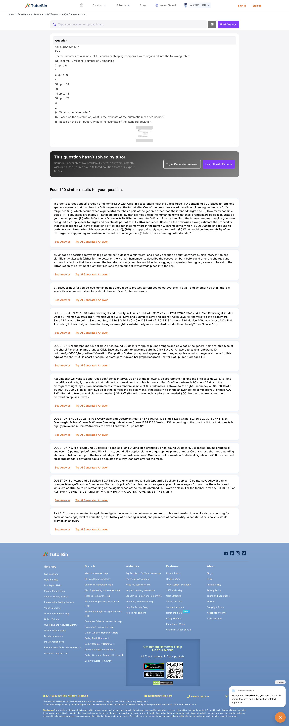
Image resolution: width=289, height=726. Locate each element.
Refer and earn (174, 612)
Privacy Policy (214, 590)
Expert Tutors (173, 573)
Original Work (173, 579)
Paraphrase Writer (175, 624)
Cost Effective (173, 595)
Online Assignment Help (56, 613)
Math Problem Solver (55, 630)
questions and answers (30, 14)
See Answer (62, 241)
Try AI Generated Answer (91, 241)
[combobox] (128, 24)
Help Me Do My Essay (137, 607)
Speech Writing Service (56, 596)
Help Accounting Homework (140, 590)
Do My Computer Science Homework (104, 655)
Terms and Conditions (218, 595)
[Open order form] (1, 11)
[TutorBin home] (36, 5)
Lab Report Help (52, 585)
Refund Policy (214, 584)
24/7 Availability (174, 590)
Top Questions (214, 618)
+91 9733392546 (200, 696)
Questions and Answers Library (60, 624)
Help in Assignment (136, 612)
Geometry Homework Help (140, 601)
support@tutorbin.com (160, 695)
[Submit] (54, 24)
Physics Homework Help (97, 579)
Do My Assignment (54, 641)
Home (11, 14)
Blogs (210, 573)
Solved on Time (174, 601)
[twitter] (244, 553)
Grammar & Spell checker (179, 629)
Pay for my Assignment (138, 579)
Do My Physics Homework (98, 660)
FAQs (209, 579)
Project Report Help (54, 591)
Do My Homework (53, 636)
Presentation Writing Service (59, 602)
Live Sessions (51, 574)
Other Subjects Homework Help (101, 632)
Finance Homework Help (98, 595)
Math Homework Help (96, 573)
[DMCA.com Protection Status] (163, 682)
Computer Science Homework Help (103, 621)
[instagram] (237, 553)
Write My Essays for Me (138, 584)
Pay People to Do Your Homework (143, 573)
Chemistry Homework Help (99, 584)
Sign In (242, 5)
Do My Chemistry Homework (100, 649)
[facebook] (225, 553)
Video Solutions (52, 608)
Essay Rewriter (174, 618)
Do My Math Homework (97, 638)
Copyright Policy (215, 607)
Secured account (175, 607)
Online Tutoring (52, 619)
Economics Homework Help (99, 627)
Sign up (257, 5)
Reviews (211, 601)
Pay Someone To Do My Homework (62, 647)
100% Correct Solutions (178, 584)
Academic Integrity (216, 612)
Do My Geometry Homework (100, 644)
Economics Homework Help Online (144, 595)
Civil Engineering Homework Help (102, 590)
